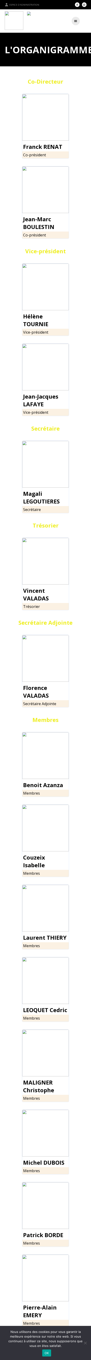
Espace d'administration (24, 4)
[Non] (85, 1343)
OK (47, 1353)
